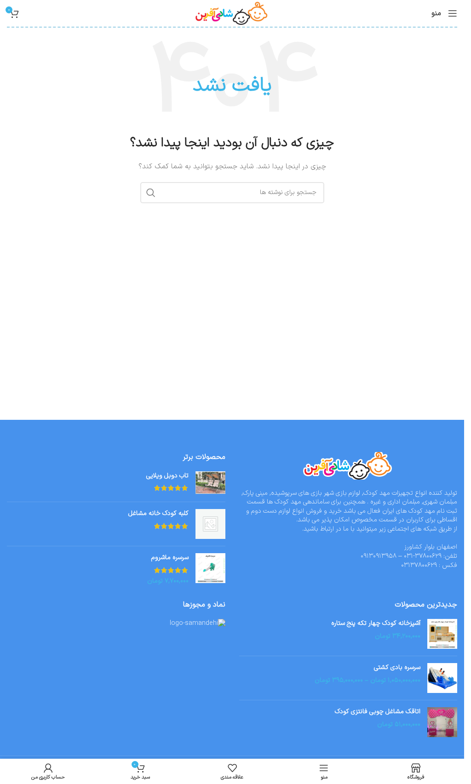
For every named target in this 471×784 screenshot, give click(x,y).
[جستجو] (150, 192)
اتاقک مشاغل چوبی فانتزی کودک (377, 711)
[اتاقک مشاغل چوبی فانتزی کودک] (442, 722)
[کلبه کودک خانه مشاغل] (210, 524)
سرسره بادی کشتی (397, 667)
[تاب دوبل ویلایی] (210, 483)
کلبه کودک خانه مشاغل (158, 513)
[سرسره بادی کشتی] (442, 678)
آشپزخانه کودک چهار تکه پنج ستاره (375, 623)
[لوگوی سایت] (232, 13)
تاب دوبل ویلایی (167, 476)
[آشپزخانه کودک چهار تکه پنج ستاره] (442, 634)
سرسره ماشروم (170, 557)
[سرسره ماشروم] (210, 569)
